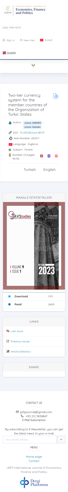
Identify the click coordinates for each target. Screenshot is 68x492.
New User (29, 40)
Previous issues (20, 341)
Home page (34, 456)
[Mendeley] (41, 157)
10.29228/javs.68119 (32, 132)
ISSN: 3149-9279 (12, 27)
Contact (34, 461)
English (11, 52)
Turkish (48, 40)
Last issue (17, 331)
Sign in (10, 40)
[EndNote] (49, 157)
